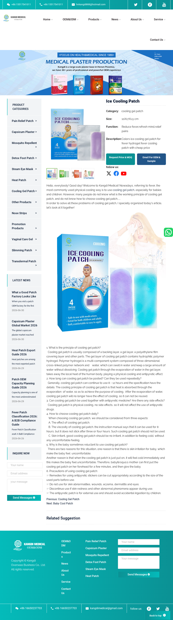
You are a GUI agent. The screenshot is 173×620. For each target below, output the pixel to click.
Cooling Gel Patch (23, 191)
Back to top (156, 615)
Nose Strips (19, 213)
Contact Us (156, 39)
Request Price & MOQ (120, 157)
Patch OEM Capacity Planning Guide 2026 (23, 383)
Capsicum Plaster (23, 132)
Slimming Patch (22, 250)
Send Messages (23, 497)
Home (46, 19)
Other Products (21, 202)
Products (93, 19)
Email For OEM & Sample (151, 159)
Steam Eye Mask (22, 169)
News (115, 19)
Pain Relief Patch (22, 121)
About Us (136, 19)
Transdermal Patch (24, 261)
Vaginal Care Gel (22, 239)
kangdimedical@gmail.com (106, 608)
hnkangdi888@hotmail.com (90, 4)
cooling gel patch (123, 190)
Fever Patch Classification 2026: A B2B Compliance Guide (24, 434)
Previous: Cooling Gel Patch (62, 499)
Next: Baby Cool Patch (59, 503)
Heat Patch (19, 180)
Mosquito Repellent (24, 143)
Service (158, 19)
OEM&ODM (69, 19)
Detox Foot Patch (23, 158)
